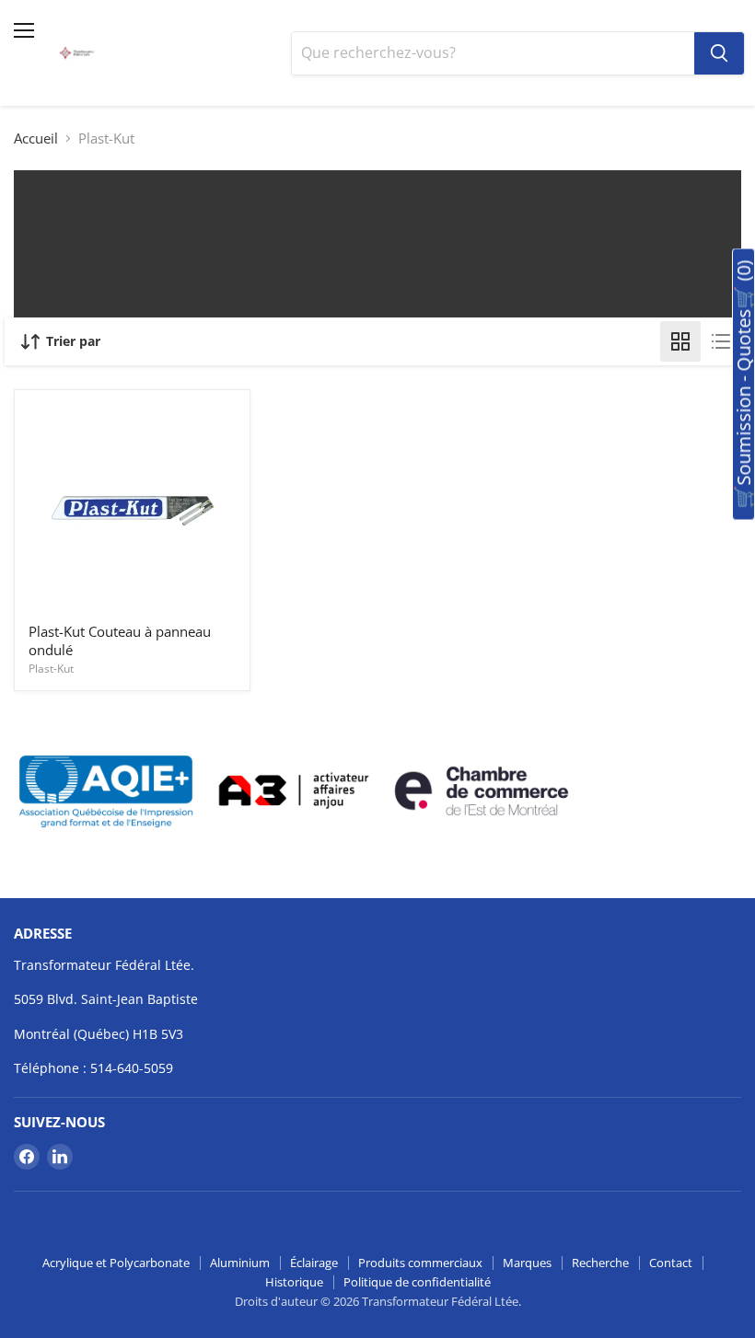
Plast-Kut (51, 668)
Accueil (36, 138)
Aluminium (240, 1262)
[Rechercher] (719, 53)
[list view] (721, 341)
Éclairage (314, 1262)
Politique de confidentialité (417, 1282)
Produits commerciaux (420, 1262)
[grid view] (680, 341)
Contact (670, 1262)
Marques (527, 1262)
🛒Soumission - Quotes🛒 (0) (743, 384)
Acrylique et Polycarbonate (116, 1262)
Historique (294, 1282)
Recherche (600, 1262)
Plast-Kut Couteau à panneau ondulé (120, 640)
